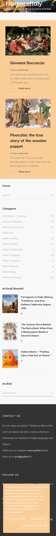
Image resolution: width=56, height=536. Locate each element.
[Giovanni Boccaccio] (28, 40)
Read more (24, 88)
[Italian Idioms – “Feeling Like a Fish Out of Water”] (10, 358)
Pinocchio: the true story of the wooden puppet (28, 141)
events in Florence (12, 221)
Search (52, 195)
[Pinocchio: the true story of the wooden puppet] (28, 113)
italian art (7, 232)
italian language (11, 255)
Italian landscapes (12, 249)
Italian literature (19, 70)
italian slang (9, 271)
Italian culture (9, 243)
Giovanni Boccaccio (27, 63)
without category (12, 277)
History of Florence (12, 227)
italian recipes (10, 266)
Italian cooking (10, 238)
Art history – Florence (14, 216)
